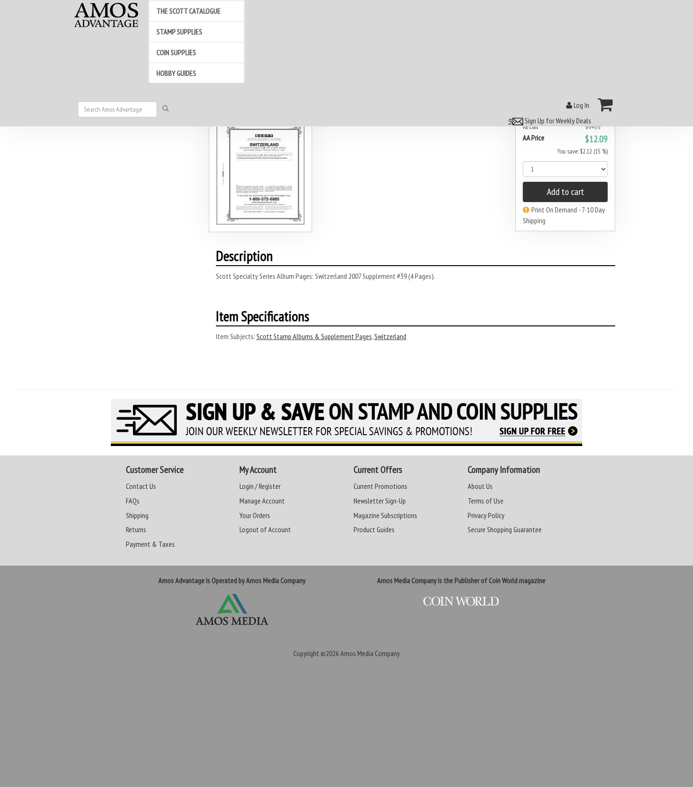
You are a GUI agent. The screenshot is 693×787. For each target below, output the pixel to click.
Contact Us (141, 486)
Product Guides (374, 529)
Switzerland (390, 336)
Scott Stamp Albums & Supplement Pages (314, 336)
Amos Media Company (370, 653)
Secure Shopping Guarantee (505, 529)
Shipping (137, 515)
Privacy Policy (486, 515)
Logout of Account (265, 529)
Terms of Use (485, 500)
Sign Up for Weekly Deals (557, 120)
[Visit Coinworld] (461, 601)
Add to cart (565, 192)
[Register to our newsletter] (346, 422)
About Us (480, 486)
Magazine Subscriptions (385, 515)
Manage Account (262, 500)
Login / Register (259, 486)
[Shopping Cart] (605, 104)
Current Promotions (380, 486)
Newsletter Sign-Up (380, 500)
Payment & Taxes (150, 544)
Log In (580, 105)
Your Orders (254, 515)
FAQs (133, 500)
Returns (136, 529)
